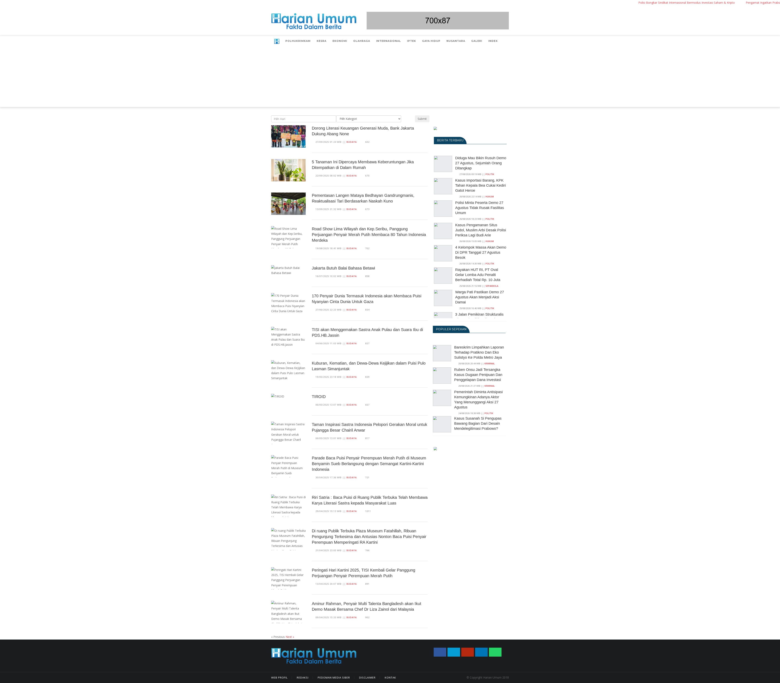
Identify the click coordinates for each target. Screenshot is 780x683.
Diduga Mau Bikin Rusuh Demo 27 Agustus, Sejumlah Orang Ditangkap (480, 163)
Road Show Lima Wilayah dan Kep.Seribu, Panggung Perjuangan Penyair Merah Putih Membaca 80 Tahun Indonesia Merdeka (369, 234)
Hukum (489, 196)
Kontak (390, 677)
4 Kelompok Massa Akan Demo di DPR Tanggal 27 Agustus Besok (480, 252)
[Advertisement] (390, 76)
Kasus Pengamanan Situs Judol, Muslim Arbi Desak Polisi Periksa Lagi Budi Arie (480, 230)
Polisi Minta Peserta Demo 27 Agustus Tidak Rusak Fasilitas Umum (479, 208)
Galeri (476, 40)
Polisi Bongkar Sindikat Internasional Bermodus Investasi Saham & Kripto (662, 2)
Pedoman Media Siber (334, 677)
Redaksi (303, 677)
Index (493, 40)
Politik (489, 174)
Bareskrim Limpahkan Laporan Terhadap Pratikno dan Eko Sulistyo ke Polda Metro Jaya (479, 352)
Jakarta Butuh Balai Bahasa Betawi (343, 268)
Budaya (352, 141)
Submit (422, 119)
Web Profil (279, 677)
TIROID (319, 396)
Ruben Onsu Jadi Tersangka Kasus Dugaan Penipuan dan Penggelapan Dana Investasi (478, 375)
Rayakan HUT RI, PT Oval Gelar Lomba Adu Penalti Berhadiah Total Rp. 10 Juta (477, 275)
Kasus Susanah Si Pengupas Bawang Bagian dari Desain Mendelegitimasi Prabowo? (478, 423)
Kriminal (489, 363)
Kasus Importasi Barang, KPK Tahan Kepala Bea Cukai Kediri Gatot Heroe (480, 185)
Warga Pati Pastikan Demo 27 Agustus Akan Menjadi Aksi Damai (479, 297)
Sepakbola (491, 285)
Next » (290, 637)
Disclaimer (367, 677)
